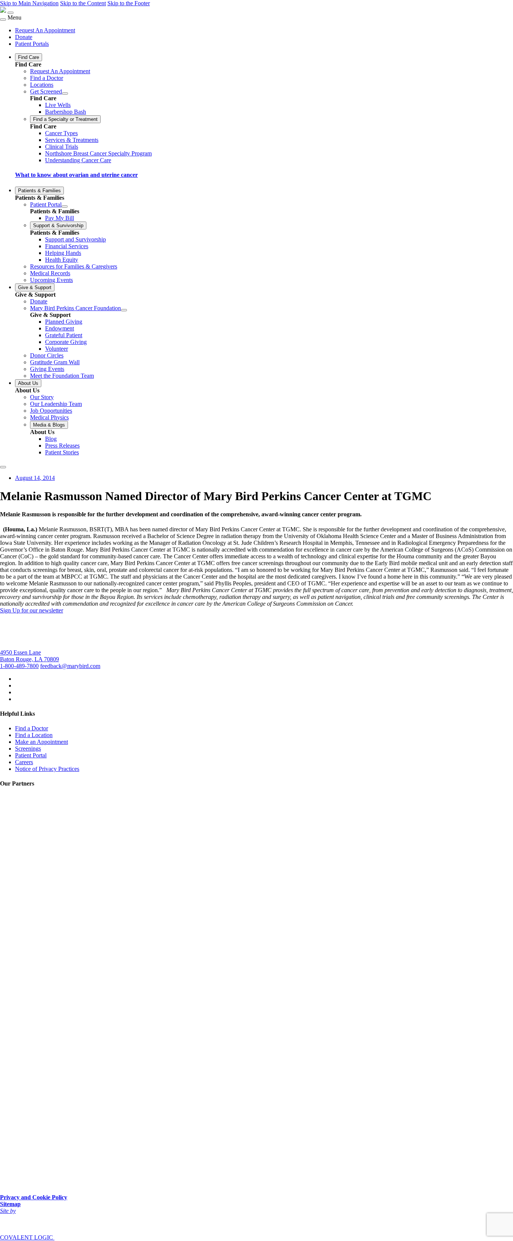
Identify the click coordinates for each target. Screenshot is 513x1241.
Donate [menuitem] (23, 37)
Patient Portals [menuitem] (32, 44)
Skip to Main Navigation (29, 3)
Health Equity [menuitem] (61, 259)
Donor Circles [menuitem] (46, 355)
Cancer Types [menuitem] (61, 133)
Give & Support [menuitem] (34, 287)
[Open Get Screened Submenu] (65, 93)
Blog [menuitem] (51, 439)
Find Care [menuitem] (28, 57)
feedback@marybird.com (70, 666)
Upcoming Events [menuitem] (51, 280)
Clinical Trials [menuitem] (61, 146)
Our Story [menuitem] (42, 397)
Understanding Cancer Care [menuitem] (78, 160)
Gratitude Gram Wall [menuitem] (55, 362)
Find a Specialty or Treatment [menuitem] (65, 119)
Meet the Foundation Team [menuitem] (62, 375)
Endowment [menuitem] (59, 328)
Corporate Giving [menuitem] (66, 342)
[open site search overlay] (3, 467)
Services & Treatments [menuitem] (71, 140)
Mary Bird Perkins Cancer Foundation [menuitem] (75, 308)
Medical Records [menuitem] (50, 273)
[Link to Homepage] (3, 11)
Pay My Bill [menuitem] (59, 218)
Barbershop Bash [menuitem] (65, 112)
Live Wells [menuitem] (58, 105)
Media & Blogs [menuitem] (49, 425)
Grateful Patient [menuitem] (63, 335)
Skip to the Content (83, 3)
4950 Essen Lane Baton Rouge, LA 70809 (29, 655)
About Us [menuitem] (28, 383)
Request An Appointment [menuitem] (45, 30)
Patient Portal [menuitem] (46, 204)
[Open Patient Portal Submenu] (65, 206)
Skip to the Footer (128, 3)
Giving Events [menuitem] (47, 369)
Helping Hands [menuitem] (63, 253)
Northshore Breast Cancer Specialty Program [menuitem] (98, 153)
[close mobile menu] (3, 19)
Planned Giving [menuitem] (63, 321)
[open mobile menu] (11, 13)
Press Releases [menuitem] (62, 445)
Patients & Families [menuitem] (39, 190)
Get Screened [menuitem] (46, 91)
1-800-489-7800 (19, 666)
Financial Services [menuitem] (66, 246)
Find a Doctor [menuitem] (46, 78)
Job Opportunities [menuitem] (51, 410)
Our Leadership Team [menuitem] (56, 404)
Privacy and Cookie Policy (33, 1197)
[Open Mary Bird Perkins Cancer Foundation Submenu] (124, 310)
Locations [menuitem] (41, 84)
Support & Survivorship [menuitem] (58, 225)
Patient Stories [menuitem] (62, 452)
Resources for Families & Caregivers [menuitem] (73, 266)
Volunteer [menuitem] (56, 348)
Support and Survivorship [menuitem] (75, 239)
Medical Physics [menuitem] (49, 417)
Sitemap (10, 1204)
